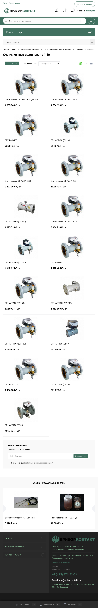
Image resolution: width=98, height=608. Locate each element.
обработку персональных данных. (37, 463)
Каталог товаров (15, 32)
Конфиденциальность (61, 569)
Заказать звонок (84, 4)
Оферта (55, 567)
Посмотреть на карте (61, 562)
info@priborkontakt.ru (70, 580)
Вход (5, 3)
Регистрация (14, 3)
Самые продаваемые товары (49, 483)
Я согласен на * (32, 463)
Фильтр (14, 64)
